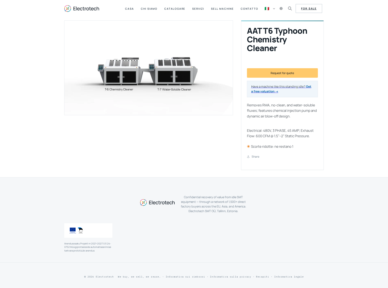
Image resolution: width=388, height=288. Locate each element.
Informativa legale (289, 276)
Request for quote (282, 73)
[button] (290, 8)
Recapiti (262, 276)
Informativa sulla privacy (230, 276)
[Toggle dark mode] (281, 8)
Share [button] (255, 156)
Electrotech (105, 276)
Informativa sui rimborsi (185, 276)
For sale (309, 8)
